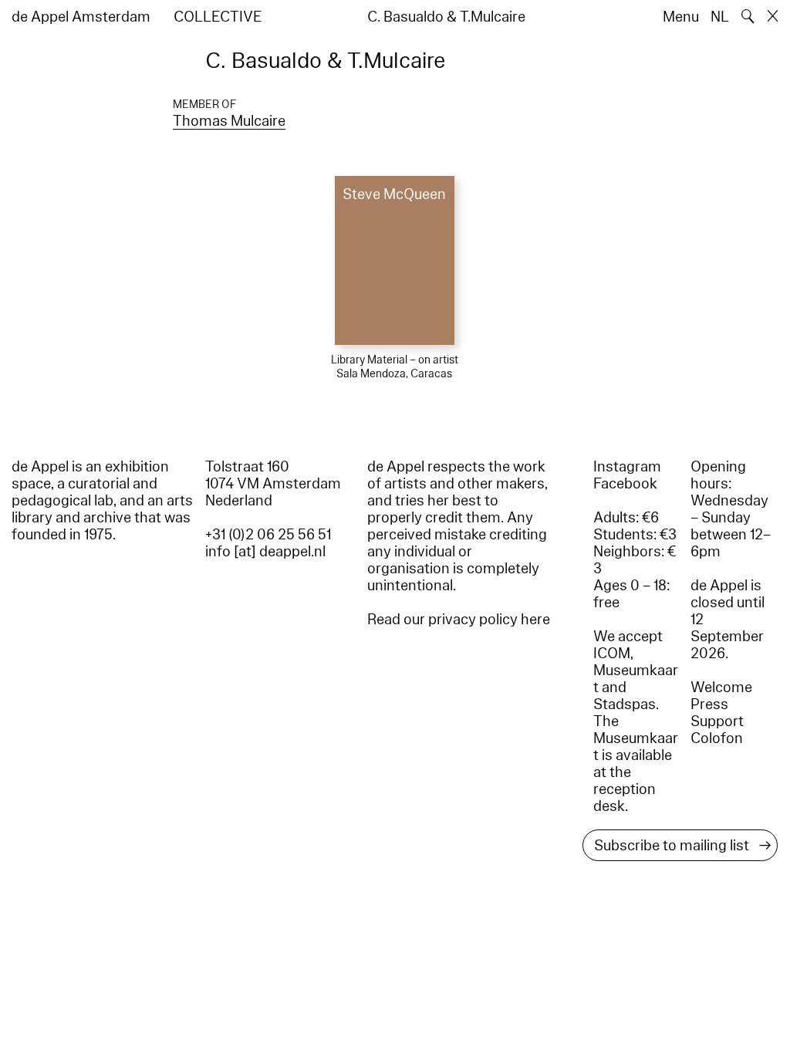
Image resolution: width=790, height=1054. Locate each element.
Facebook (625, 484)
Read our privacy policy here (458, 620)
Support (717, 721)
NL (720, 17)
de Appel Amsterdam (81, 17)
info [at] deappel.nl (265, 552)
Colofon (716, 738)
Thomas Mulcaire (229, 121)
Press (709, 704)
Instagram (627, 467)
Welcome (721, 687)
